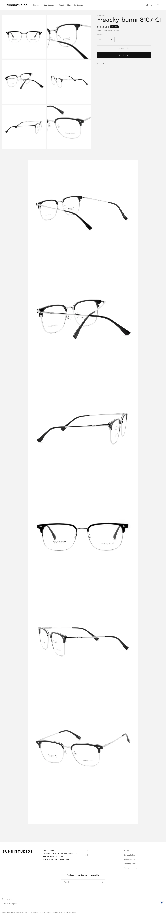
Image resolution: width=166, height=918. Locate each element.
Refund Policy (129, 859)
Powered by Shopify (22, 912)
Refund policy (35, 912)
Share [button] (102, 63)
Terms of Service (130, 868)
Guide (126, 851)
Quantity (100, 35)
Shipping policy (71, 912)
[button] (37, 5)
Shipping (100, 30)
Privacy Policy (129, 855)
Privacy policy (46, 912)
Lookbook (87, 855)
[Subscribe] (102, 882)
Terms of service (58, 912)
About (85, 851)
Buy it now (124, 55)
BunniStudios (11, 912)
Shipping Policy (130, 863)
